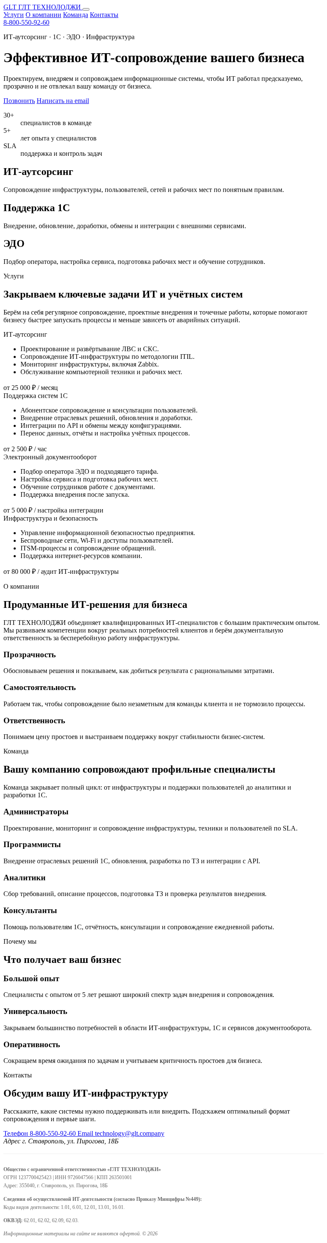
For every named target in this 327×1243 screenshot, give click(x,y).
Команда (75, 14)
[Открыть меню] (86, 9)
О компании (43, 14)
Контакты (104, 14)
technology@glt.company (120, 1133)
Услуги (13, 14)
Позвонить (19, 100)
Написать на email (63, 100)
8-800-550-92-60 (26, 22)
